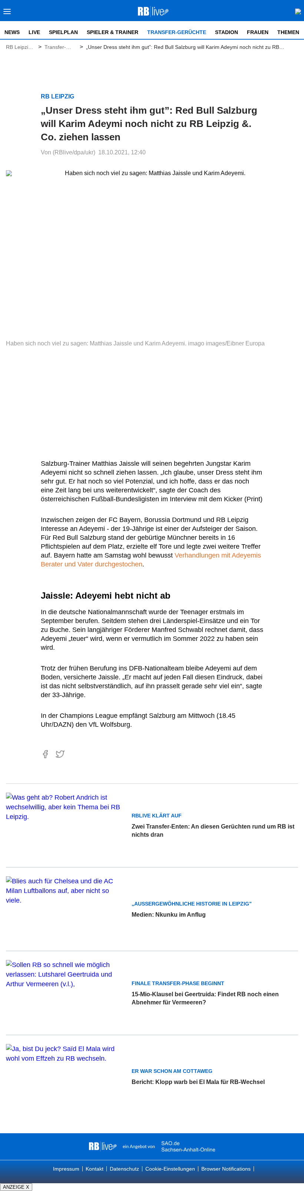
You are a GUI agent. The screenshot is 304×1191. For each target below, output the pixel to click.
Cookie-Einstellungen (170, 1168)
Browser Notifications (226, 1168)
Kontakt (94, 1168)
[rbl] (103, 1146)
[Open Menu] (7, 13)
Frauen (257, 32)
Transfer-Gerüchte (176, 32)
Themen (288, 32)
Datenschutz (124, 1168)
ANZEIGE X (16, 1187)
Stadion (226, 32)
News (12, 32)
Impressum (66, 1168)
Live (34, 32)
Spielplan (63, 32)
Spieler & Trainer (112, 32)
